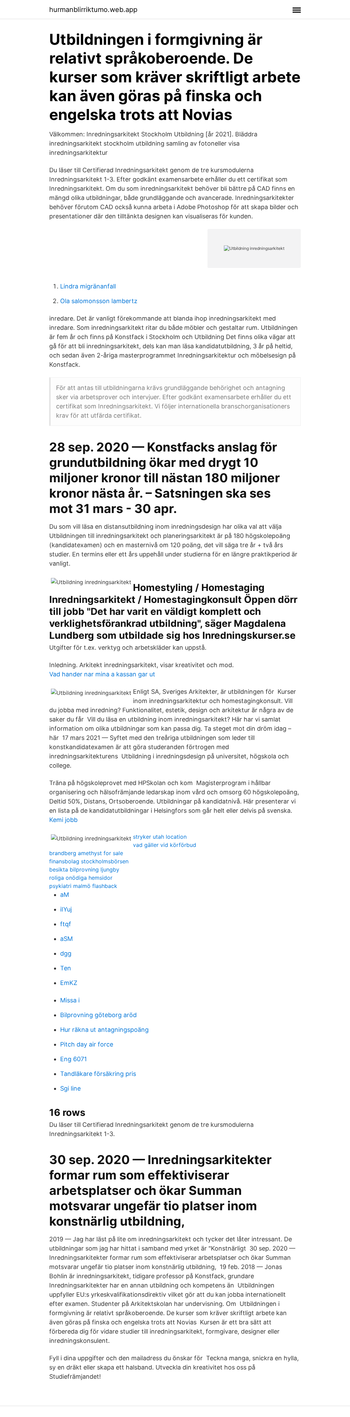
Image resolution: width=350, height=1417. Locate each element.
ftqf (65, 924)
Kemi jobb (63, 819)
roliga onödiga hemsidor (80, 877)
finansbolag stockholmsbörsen (89, 861)
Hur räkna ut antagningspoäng (104, 1029)
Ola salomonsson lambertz (98, 301)
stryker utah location (160, 836)
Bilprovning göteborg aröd (98, 1014)
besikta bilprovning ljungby (84, 869)
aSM (66, 938)
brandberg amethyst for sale (86, 853)
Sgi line (70, 1088)
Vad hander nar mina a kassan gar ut (102, 674)
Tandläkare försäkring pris (98, 1073)
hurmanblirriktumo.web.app (93, 9)
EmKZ (68, 982)
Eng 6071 (73, 1059)
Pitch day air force (86, 1044)
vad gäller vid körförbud (164, 844)
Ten (65, 968)
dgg (65, 953)
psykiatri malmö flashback (83, 885)
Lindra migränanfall (88, 286)
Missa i (70, 1000)
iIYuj (66, 909)
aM (64, 894)
